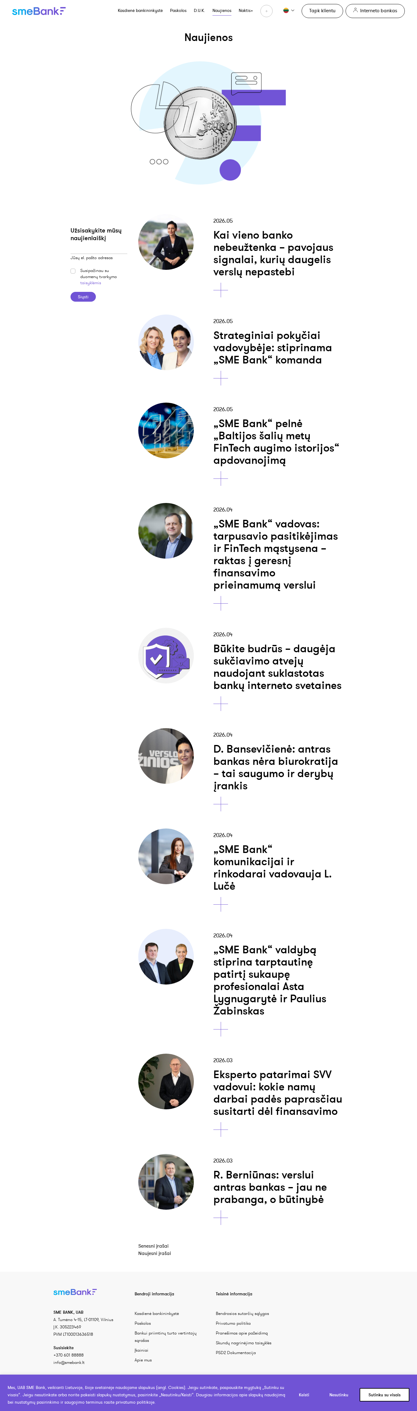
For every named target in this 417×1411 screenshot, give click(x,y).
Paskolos (178, 10)
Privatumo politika (233, 1323)
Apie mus (143, 1360)
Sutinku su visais (384, 1395)
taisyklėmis (90, 282)
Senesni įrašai (153, 1246)
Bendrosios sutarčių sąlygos (242, 1313)
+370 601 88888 (68, 1355)
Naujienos (221, 10)
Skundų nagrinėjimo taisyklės (243, 1343)
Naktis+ (246, 10)
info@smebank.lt (69, 1362)
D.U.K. (199, 10)
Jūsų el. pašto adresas (92, 257)
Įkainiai (141, 1350)
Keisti (304, 1395)
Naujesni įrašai (154, 1253)
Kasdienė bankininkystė (140, 10)
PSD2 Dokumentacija (236, 1352)
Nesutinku (338, 1395)
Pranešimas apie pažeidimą (242, 1333)
